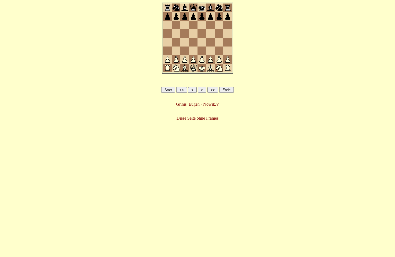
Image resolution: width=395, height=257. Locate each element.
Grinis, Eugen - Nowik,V (197, 104)
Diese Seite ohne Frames (197, 118)
